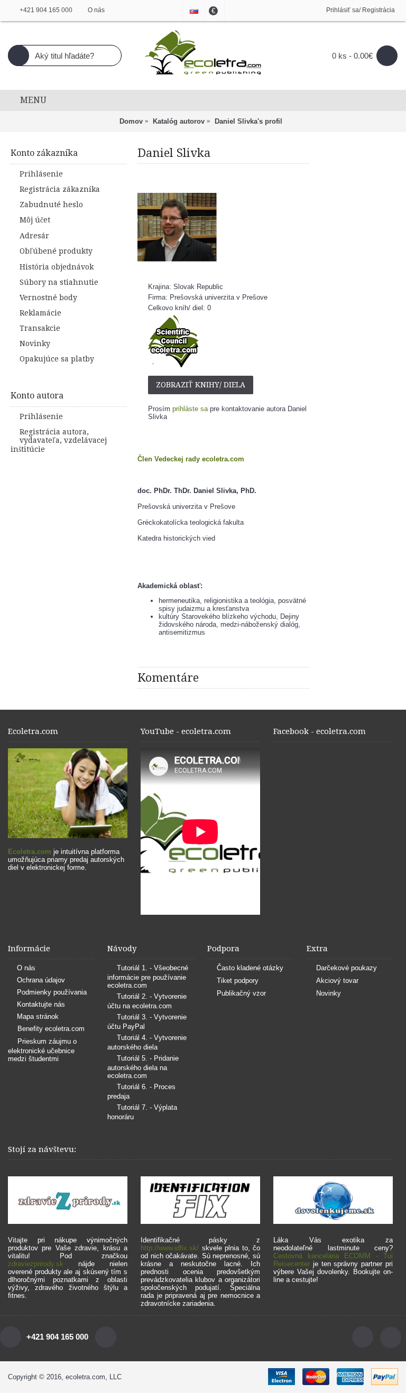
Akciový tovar (337, 981)
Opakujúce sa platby (57, 359)
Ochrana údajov (41, 980)
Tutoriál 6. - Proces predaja (141, 1091)
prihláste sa (190, 409)
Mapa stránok (38, 1016)
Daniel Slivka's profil (248, 121)
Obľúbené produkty (56, 251)
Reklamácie (40, 313)
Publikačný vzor (241, 993)
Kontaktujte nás (41, 1004)
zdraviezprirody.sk (35, 1264)
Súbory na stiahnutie (59, 282)
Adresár (34, 235)
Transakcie (40, 328)
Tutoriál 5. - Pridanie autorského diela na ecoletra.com (143, 1067)
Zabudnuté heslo (51, 204)
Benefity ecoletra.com (51, 1029)
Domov (131, 121)
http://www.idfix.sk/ (170, 1248)
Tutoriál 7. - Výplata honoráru (142, 1112)
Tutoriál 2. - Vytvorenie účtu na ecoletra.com (147, 1001)
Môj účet (35, 220)
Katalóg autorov (179, 121)
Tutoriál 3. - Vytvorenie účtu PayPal (147, 1021)
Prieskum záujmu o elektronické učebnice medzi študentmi (42, 1050)
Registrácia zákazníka (60, 189)
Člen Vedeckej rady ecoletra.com (190, 459)
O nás (26, 968)
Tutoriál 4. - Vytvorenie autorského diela (147, 1042)
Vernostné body (48, 297)
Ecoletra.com (29, 852)
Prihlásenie (41, 174)
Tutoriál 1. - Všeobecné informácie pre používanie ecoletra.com (147, 976)
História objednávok (57, 267)
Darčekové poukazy (346, 968)
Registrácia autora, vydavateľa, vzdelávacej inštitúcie (59, 440)
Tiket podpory (238, 981)
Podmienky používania (52, 992)
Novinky (35, 343)
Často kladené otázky (250, 968)
